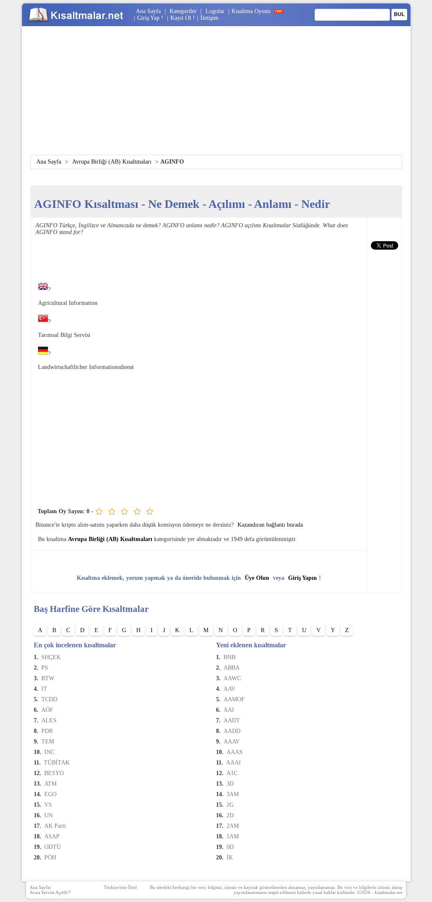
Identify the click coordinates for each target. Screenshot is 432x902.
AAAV (232, 741)
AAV (229, 689)
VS (48, 805)
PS (44, 668)
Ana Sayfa (148, 11)
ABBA (232, 668)
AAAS (235, 752)
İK (230, 857)
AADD (232, 731)
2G (230, 805)
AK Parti (55, 826)
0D (230, 847)
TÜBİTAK (57, 762)
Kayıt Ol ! (182, 18)
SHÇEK (51, 657)
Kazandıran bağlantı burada (270, 525)
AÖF (47, 710)
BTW (47, 678)
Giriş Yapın (302, 578)
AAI (229, 710)
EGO (50, 794)
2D (230, 815)
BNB (229, 657)
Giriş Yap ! (151, 18)
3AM (233, 794)
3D (230, 784)
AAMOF (234, 699)
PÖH (50, 857)
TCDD (49, 699)
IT (44, 689)
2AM (233, 826)
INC (49, 752)
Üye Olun (257, 578)
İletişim (209, 18)
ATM (50, 784)
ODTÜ (52, 847)
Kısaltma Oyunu (251, 11)
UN (48, 815)
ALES (49, 720)
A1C (232, 773)
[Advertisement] (216, 96)
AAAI (233, 762)
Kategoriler (183, 11)
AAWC (232, 678)
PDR (47, 731)
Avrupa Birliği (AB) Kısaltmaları (111, 162)
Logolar (214, 11)
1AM (233, 836)
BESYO (54, 773)
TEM (47, 741)
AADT (232, 720)
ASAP (51, 836)
